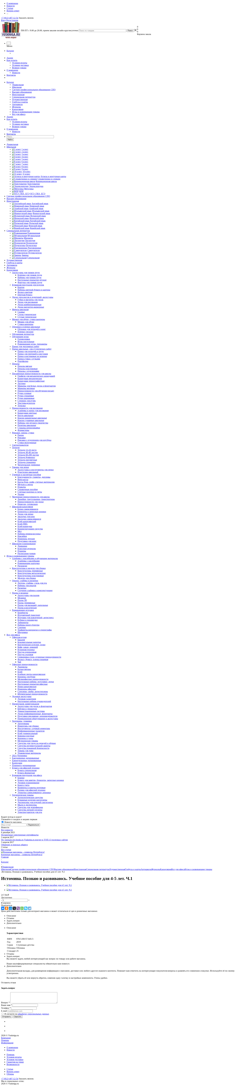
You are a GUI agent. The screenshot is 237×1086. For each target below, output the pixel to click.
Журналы (16, 107)
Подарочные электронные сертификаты (20, 835)
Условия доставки (20, 65)
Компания (6, 1038)
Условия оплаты (19, 63)
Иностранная (18, 94)
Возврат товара (19, 68)
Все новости (7, 830)
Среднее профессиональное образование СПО (34, 89)
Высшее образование (22, 92)
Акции (10, 58)
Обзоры (10, 1074)
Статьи (10, 1069)
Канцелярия (17, 109)
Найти (10, 140)
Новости (16, 72)
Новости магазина (13, 822)
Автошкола (17, 104)
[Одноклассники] (6, 908)
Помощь (5, 1040)
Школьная (17, 87)
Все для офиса (18, 114)
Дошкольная (18, 85)
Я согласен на (26, 1014)
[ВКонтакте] (2, 908)
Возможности (13, 1064)
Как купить (12, 60)
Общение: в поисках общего (14, 845)
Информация (7, 1043)
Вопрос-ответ (13, 1071)
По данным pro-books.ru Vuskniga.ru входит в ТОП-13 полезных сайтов (34, 840)
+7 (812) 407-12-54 (9, 18)
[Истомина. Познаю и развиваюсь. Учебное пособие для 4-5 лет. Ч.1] (39, 885)
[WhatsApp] (22, 908)
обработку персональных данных (33, 1014)
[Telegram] (29, 908)
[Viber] (18, 908)
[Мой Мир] (10, 908)
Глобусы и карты (20, 102)
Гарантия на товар (15, 1062)
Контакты (11, 75)
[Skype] (25, 908)
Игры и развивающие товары (26, 112)
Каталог (10, 51)
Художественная (20, 99)
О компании (12, 70)
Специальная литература (23, 97)
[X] (14, 908)
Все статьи (6, 849)
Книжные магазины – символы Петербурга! (21, 854)
